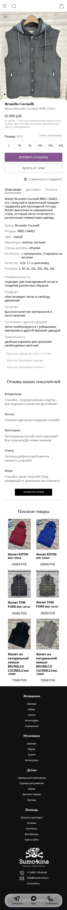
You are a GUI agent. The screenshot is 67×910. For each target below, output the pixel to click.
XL (30, 145)
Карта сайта (32, 839)
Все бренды (32, 834)
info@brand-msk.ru (38, 877)
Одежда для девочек (32, 783)
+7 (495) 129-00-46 (37, 872)
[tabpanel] (33, 57)
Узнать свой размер (50, 135)
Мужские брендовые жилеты (25, 367)
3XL (50, 145)
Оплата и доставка (31, 817)
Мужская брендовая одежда (25, 360)
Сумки (31, 714)
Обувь (31, 709)
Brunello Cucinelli (19, 104)
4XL (61, 145)
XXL (40, 145)
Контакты (31, 828)
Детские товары (32, 794)
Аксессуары (31, 720)
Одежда (31, 703)
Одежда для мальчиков (32, 777)
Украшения (31, 726)
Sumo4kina (33, 883)
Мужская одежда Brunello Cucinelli (29, 353)
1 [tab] (4, 94)
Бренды (31, 799)
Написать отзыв (33, 492)
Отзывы (31, 823)
